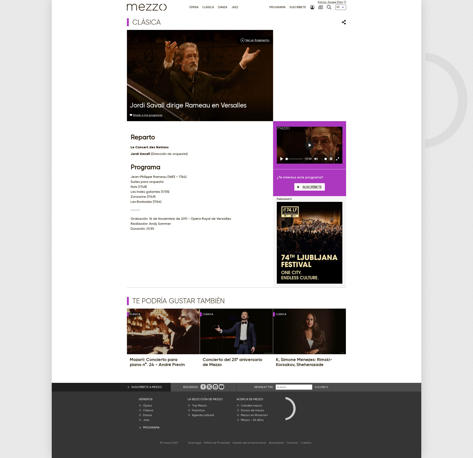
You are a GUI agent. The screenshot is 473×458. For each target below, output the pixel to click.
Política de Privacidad (217, 442)
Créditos (306, 442)
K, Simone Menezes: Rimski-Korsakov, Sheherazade (304, 362)
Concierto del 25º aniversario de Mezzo (232, 362)
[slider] (294, 159)
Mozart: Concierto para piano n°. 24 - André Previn (157, 362)
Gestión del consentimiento (249, 442)
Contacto (292, 442)
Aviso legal (194, 442)
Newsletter (263, 387)
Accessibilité (276, 442)
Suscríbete (312, 187)
